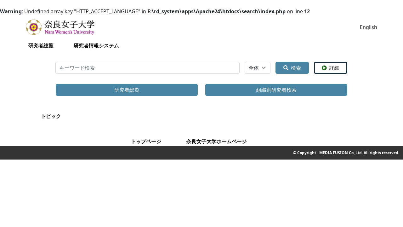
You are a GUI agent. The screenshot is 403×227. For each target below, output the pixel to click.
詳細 (334, 67)
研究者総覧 (41, 45)
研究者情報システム (96, 45)
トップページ (146, 141)
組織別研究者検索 (276, 89)
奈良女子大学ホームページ (216, 141)
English (368, 27)
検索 (296, 67)
